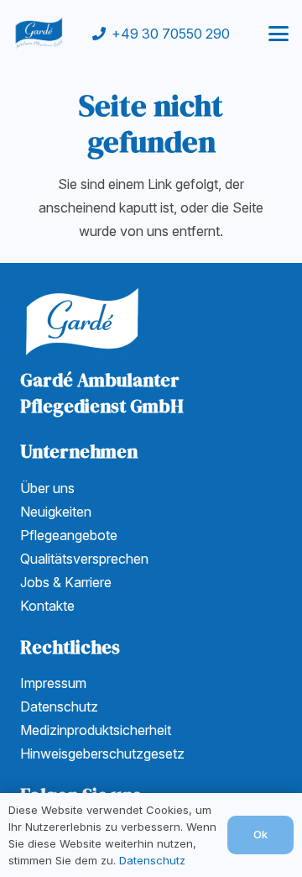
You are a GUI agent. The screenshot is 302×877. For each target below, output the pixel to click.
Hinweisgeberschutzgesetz (102, 753)
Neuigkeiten (55, 511)
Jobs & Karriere (66, 582)
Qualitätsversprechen (84, 558)
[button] (278, 34)
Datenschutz (59, 706)
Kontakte (47, 605)
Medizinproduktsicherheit (95, 730)
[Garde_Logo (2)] (39, 33)
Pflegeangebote (68, 535)
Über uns (47, 488)
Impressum (53, 683)
